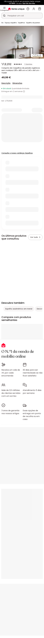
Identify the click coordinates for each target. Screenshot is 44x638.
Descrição (6, 83)
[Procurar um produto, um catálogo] (4, 15)
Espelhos (21, 23)
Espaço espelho (11, 23)
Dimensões (17, 83)
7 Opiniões (28, 64)
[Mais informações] (24, 91)
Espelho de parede (33, 23)
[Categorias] (4, 7)
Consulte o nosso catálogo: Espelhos (17, 153)
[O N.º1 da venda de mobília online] (16, 9)
